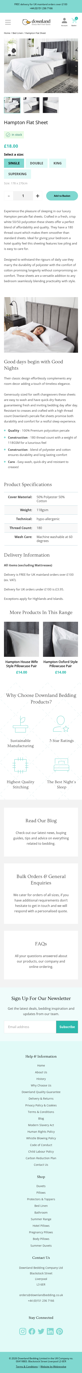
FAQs (41, 944)
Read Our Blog (41, 821)
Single (14, 163)
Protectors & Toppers (41, 1199)
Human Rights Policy (41, 1131)
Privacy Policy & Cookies (41, 1105)
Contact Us (41, 1165)
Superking (17, 174)
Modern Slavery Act (41, 1125)
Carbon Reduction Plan (41, 1158)
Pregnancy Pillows (41, 1232)
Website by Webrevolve (53, 1366)
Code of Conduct (41, 1145)
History (41, 1079)
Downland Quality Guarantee (41, 1092)
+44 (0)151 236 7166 (41, 8)
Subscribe (67, 1027)
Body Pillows (41, 1239)
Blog (41, 1118)
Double (36, 163)
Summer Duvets (41, 1245)
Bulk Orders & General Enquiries (41, 880)
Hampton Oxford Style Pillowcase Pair (60, 664)
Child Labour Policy (41, 1151)
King (58, 163)
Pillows (41, 1192)
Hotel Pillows (41, 1226)
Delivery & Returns (41, 1098)
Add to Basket (62, 195)
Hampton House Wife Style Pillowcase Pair (21, 664)
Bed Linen (18, 33)
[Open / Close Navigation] (8, 22)
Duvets (41, 1186)
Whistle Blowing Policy (41, 1138)
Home (7, 33)
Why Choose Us (41, 1085)
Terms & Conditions (41, 1112)
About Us (41, 1072)
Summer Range (41, 1219)
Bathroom (41, 1212)
